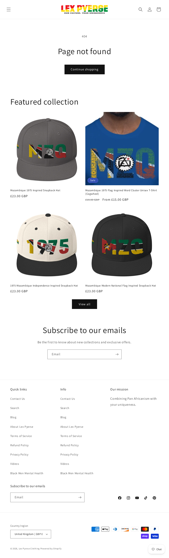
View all (84, 304)
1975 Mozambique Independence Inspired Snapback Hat (44, 285)
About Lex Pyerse (21, 427)
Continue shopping (85, 69)
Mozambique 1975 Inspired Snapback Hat (35, 190)
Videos (14, 464)
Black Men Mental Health (26, 473)
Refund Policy (19, 445)
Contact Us (17, 399)
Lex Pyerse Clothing (29, 548)
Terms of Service (21, 436)
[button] (8, 9)
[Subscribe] (116, 354)
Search (14, 408)
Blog (13, 417)
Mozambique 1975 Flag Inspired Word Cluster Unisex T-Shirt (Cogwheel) (121, 192)
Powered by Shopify (51, 548)
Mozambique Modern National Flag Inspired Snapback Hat (120, 285)
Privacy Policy (19, 454)
